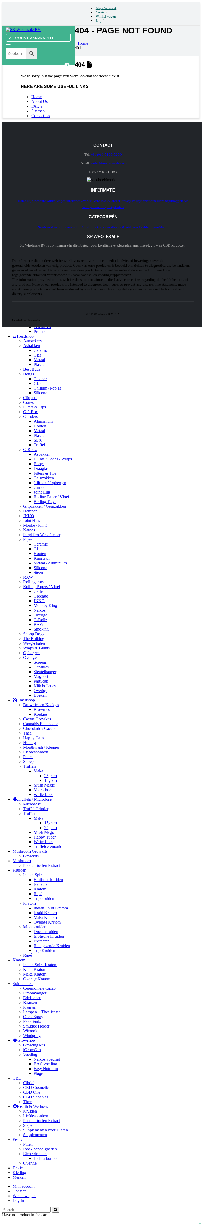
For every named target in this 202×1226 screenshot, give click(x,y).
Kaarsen (30, 1002)
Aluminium (43, 421)
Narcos (29, 530)
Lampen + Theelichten (42, 1012)
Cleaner (40, 378)
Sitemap (38, 111)
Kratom (40, 889)
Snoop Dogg (33, 634)
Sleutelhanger (45, 671)
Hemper (30, 511)
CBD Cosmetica (36, 1087)
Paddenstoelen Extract (41, 865)
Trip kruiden (44, 898)
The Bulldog (33, 638)
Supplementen (35, 1135)
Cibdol (28, 1083)
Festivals (20, 1139)
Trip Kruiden (44, 950)
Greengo (41, 596)
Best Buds (31, 369)
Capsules (41, 667)
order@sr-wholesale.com (109, 163)
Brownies (42, 709)
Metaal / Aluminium (50, 563)
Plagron (40, 1073)
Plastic (39, 364)
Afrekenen (73, 201)
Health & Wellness (125, 227)
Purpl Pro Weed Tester (41, 534)
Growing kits (34, 1045)
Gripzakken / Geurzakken (44, 506)
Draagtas (41, 468)
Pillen (28, 757)
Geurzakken (44, 478)
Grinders (30, 416)
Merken (19, 1177)
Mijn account (106, 8)
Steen (38, 572)
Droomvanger (34, 993)
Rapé (38, 894)
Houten (40, 426)
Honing (29, 742)
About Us (39, 101)
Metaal (39, 360)
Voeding (30, 1054)
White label (43, 794)
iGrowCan (32, 1049)
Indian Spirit (33, 875)
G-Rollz (30, 449)
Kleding (19, 1172)
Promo (39, 331)
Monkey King (35, 525)
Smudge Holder (36, 1026)
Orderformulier (152, 201)
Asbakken (31, 345)
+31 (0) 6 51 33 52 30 (106, 154)
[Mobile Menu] (8, 45)
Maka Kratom (45, 917)
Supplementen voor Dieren (45, 1130)
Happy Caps (33, 738)
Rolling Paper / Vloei (51, 497)
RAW (28, 577)
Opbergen (31, 653)
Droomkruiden (46, 931)
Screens (40, 662)
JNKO (28, 516)
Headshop (59, 227)
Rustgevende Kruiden (52, 946)
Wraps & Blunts (36, 648)
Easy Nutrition (46, 1068)
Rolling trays (33, 582)
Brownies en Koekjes (41, 705)
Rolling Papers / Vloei (41, 586)
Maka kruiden (34, 927)
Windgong (32, 1035)
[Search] (55, 1210)
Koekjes (40, 714)
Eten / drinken (35, 1153)
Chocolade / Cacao (39, 728)
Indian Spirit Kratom (51, 908)
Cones (28, 402)
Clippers (30, 397)
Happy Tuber (45, 837)
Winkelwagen (106, 16)
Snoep (28, 761)
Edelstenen (32, 998)
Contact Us (40, 115)
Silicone (40, 393)
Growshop (104, 227)
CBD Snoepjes (35, 1097)
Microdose (42, 790)
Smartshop (74, 227)
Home (36, 97)
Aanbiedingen (148, 227)
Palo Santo (32, 1021)
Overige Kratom (47, 922)
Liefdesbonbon (35, 752)
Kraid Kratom (45, 912)
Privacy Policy (131, 201)
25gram (50, 775)
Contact (102, 12)
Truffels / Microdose (35, 799)
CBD (17, 1078)
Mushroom (89, 227)
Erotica (18, 1168)
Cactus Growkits (37, 719)
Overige (40, 615)
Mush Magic (44, 785)
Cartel (39, 591)
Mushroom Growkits (30, 851)
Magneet (41, 676)
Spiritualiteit (23, 983)
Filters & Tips (34, 407)
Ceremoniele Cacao (39, 988)
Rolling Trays (45, 501)
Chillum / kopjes (47, 388)
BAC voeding (45, 1064)
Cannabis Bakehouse (40, 723)
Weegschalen (34, 643)
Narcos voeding (47, 1059)
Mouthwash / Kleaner (41, 747)
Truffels (29, 766)
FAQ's (36, 106)
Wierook (30, 1031)
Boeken (40, 695)
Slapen (28, 1125)
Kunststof (42, 558)
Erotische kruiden (48, 879)
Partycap (41, 681)
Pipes (27, 539)
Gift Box (30, 412)
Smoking (41, 629)
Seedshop (45, 227)
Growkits (31, 856)
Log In (101, 21)
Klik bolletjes (45, 686)
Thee (27, 733)
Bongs (28, 374)
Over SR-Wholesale (95, 201)
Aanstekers (32, 341)
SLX (38, 440)
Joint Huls (42, 492)
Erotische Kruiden (49, 936)
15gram (50, 780)
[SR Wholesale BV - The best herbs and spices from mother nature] (23, 29)
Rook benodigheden (40, 1149)
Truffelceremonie (48, 846)
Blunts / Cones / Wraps (53, 459)
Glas (37, 355)
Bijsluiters (116, 207)
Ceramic (41, 350)
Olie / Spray (33, 1016)
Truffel (39, 445)
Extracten (41, 884)
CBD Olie (31, 1092)
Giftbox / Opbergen (50, 482)
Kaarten (29, 1007)
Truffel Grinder (35, 808)
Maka (38, 771)
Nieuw (163, 227)
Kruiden (19, 870)
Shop (166, 201)
